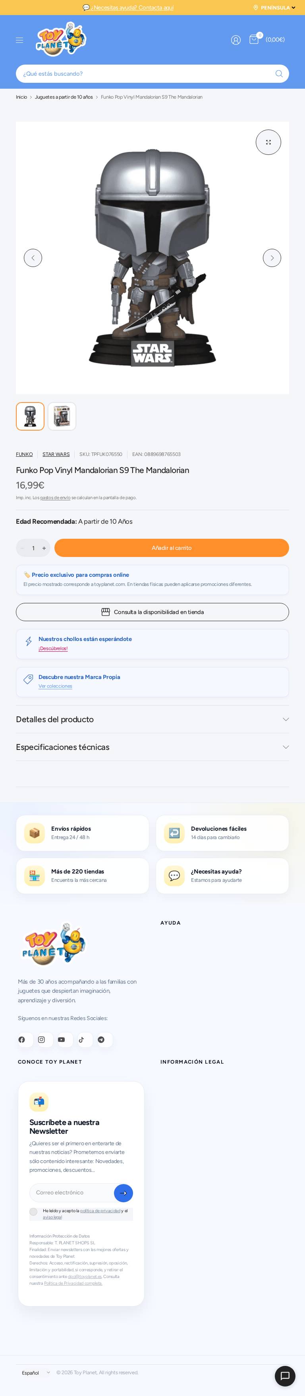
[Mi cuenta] (236, 40)
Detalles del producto (55, 719)
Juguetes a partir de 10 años (64, 97)
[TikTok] (85, 1040)
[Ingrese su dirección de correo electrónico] (123, 1193)
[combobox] (152, 74)
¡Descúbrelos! (53, 648)
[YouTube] (65, 1040)
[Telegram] (105, 1040)
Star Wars (55, 454)
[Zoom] (268, 142)
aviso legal (52, 1217)
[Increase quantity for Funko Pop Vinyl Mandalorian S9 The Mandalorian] (44, 548)
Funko (24, 454)
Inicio (21, 97)
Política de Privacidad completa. (73, 1283)
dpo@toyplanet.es (85, 1276)
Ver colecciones (55, 686)
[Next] (272, 258)
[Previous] (33, 258)
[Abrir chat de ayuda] (285, 1376)
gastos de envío (55, 497)
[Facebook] (26, 1040)
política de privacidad (100, 1210)
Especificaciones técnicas (63, 747)
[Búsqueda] (279, 74)
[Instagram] (46, 1040)
